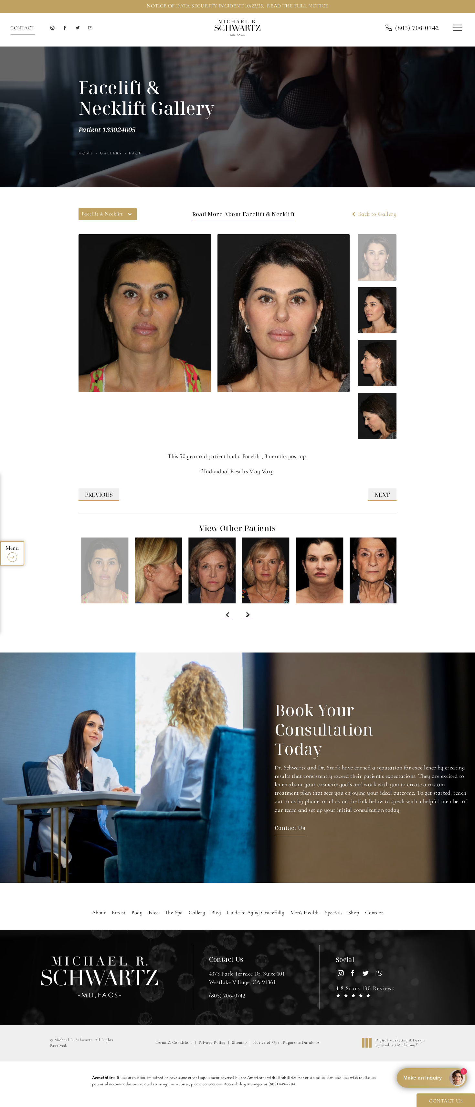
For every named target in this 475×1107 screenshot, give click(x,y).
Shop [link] (353, 912)
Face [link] (154, 912)
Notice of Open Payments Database (286, 1042)
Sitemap (239, 1042)
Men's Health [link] (304, 912)
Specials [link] (333, 912)
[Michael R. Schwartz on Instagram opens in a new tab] (52, 28)
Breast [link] (118, 912)
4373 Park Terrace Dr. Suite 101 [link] (247, 977)
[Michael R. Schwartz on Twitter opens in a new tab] (77, 28)
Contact (22, 28)
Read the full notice (297, 6)
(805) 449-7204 (282, 1084)
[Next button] (248, 615)
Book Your (324, 729)
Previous (99, 494)
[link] (417, 28)
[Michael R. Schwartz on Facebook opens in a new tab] (65, 28)
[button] (457, 28)
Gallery (111, 153)
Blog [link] (216, 912)
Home (86, 153)
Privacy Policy (212, 1042)
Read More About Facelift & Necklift (243, 214)
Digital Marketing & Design (400, 1043)
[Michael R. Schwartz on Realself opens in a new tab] (90, 28)
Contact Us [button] (446, 1101)
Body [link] (137, 912)
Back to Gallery (376, 214)
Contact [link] (374, 912)
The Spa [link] (174, 912)
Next (382, 494)
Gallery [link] (197, 912)
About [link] (99, 912)
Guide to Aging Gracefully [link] (255, 912)
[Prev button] (227, 615)
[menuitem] (52, 28)
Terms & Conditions (174, 1042)
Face (135, 153)
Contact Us (290, 827)
